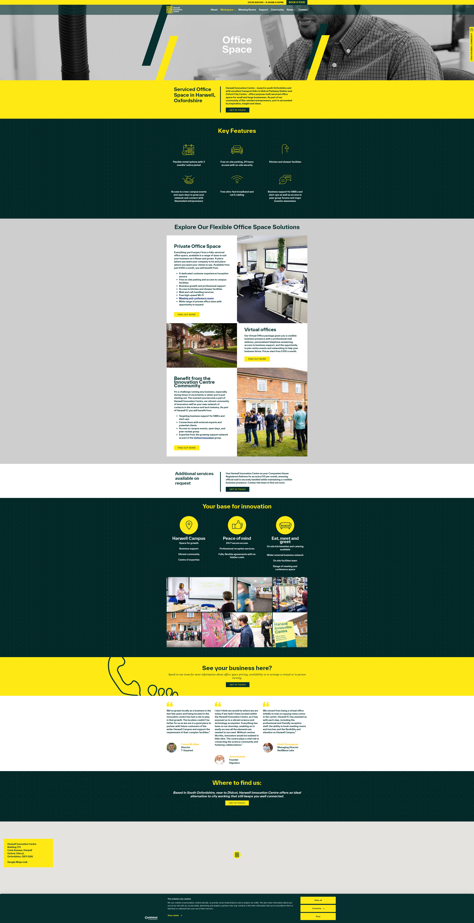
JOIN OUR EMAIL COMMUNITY (471, 46)
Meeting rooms (247, 9)
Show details (173, 915)
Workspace (226, 9)
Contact (302, 9)
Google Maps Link (17, 862)
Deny (318, 916)
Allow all (318, 900)
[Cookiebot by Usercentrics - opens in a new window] (151, 918)
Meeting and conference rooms (196, 298)
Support (263, 9)
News (290, 9)
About (214, 9)
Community (277, 9)
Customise (316, 908)
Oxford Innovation (204, 437)
